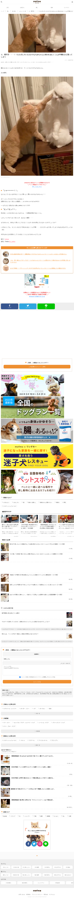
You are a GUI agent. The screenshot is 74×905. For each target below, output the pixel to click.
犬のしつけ (5, 867)
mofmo (37, 2)
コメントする (37, 682)
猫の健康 (37, 875)
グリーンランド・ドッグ (59, 722)
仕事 (70, 816)
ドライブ (13, 816)
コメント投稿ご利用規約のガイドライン (31, 677)
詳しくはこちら (37, 186)
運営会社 (46, 894)
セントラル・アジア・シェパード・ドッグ (24, 722)
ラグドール (31, 740)
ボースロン (42, 708)
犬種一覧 (38, 713)
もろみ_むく (6, 502)
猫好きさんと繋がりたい (46, 502)
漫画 (52, 7)
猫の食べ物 (16, 875)
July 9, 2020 (26, 205)
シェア (9, 307)
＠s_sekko (12, 241)
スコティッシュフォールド (9, 506)
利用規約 (28, 894)
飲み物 (5, 816)
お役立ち (22, 7)
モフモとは (52, 894)
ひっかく (56, 816)
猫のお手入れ (57, 875)
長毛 (65, 502)
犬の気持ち (47, 867)
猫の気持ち (47, 875)
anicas (7, 239)
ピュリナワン (41, 883)
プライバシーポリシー (37, 894)
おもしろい (16, 502)
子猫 (35, 816)
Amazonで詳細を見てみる (37, 296)
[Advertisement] (37, 334)
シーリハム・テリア (44, 722)
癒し (37, 7)
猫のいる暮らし (32, 502)
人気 (7, 7)
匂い (64, 816)
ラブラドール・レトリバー (9, 708)
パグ (34, 708)
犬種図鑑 (38, 731)
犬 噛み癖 (57, 883)
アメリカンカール (43, 740)
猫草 (41, 816)
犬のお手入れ (57, 867)
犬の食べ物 (16, 867)
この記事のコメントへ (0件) (37, 367)
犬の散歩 (68, 867)
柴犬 (50, 708)
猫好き (57, 502)
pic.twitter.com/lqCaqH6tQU (31, 201)
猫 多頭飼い (25, 883)
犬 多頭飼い (8, 883)
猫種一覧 (38, 745)
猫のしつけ (5, 875)
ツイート (28, 307)
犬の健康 (37, 867)
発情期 (48, 816)
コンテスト (66, 7)
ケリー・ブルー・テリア (9, 726)
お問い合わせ (21, 894)
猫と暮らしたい (26, 875)
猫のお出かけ (68, 875)
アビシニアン (54, 740)
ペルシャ (23, 740)
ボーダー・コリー (25, 708)
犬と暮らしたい (26, 867)
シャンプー (27, 816)
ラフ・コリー (6, 722)
